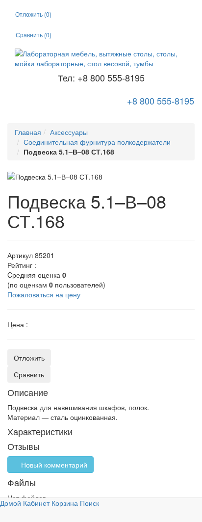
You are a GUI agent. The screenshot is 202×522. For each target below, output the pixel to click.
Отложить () (33, 14)
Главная (28, 132)
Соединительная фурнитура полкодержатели (97, 142)
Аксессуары (69, 132)
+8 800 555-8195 (159, 100)
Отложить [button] (29, 358)
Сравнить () (33, 34)
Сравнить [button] (29, 374)
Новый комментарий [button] (53, 465)
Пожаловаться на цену (43, 294)
